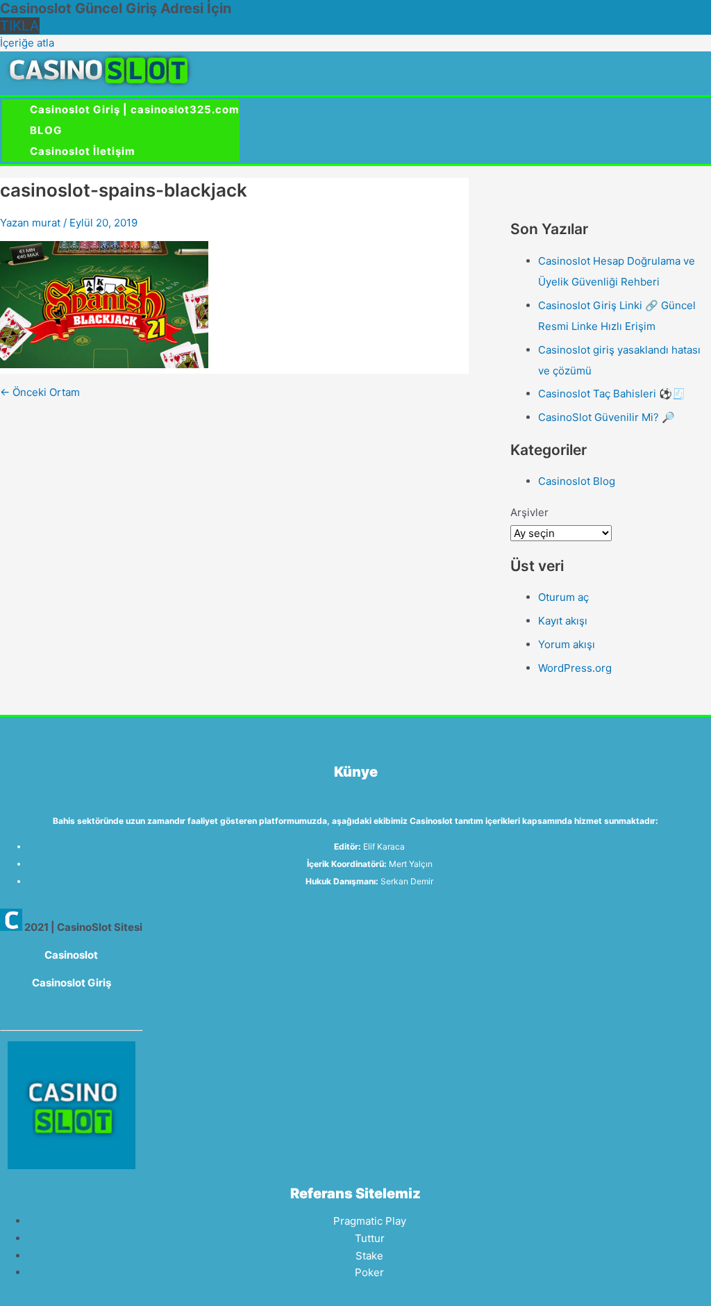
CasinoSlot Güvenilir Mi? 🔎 (606, 417)
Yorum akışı (566, 644)
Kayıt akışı (562, 620)
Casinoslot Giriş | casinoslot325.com (135, 109)
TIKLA (20, 25)
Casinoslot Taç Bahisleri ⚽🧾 (611, 393)
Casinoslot (71, 954)
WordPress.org (575, 668)
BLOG (46, 130)
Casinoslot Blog (576, 481)
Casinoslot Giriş (71, 982)
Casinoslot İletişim (82, 151)
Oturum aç (563, 597)
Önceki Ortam (40, 392)
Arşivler (529, 512)
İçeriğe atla (27, 42)
